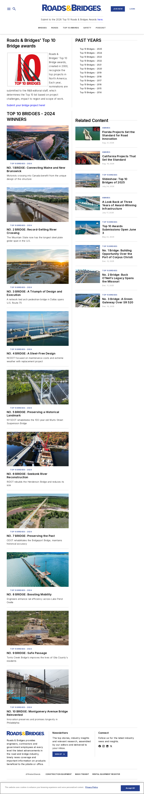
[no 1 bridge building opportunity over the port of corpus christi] (87, 252)
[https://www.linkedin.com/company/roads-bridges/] (107, 746)
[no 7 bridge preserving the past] (38, 511)
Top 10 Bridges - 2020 (91, 68)
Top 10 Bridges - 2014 (91, 92)
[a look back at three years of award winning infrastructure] (87, 203)
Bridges (42, 28)
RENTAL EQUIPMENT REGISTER (106, 774)
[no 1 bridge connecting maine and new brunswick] (38, 142)
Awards (106, 128)
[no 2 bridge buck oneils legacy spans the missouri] (87, 276)
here (100, 19)
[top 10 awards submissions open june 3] (87, 227)
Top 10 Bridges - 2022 (91, 61)
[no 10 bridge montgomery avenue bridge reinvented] (38, 686)
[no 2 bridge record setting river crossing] (38, 204)
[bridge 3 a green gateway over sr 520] (87, 300)
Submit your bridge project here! (26, 105)
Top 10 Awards (71, 28)
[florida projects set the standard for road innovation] (87, 133)
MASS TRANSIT (82, 774)
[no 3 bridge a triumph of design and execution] (38, 266)
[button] (9, 9)
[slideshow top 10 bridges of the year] (87, 180)
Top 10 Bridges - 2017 (91, 80)
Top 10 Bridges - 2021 (90, 65)
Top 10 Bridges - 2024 (91, 53)
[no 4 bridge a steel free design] (38, 328)
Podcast (101, 28)
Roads (54, 28)
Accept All (130, 788)
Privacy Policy (91, 787)
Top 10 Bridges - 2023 (91, 57)
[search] (14, 9)
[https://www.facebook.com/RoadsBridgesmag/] (99, 746)
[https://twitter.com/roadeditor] (111, 746)
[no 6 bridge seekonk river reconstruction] (38, 449)
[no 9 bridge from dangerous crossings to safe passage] (38, 628)
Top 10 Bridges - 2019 (91, 72)
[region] (72, 788)
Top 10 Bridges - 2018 (91, 76)
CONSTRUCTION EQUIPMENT (59, 774)
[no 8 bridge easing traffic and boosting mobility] (38, 569)
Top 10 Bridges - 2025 (91, 49)
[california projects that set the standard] (87, 158)
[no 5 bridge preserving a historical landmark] (38, 387)
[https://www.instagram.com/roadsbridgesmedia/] (103, 746)
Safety (87, 28)
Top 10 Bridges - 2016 (91, 84)
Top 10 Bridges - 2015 (91, 88)
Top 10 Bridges (109, 175)
